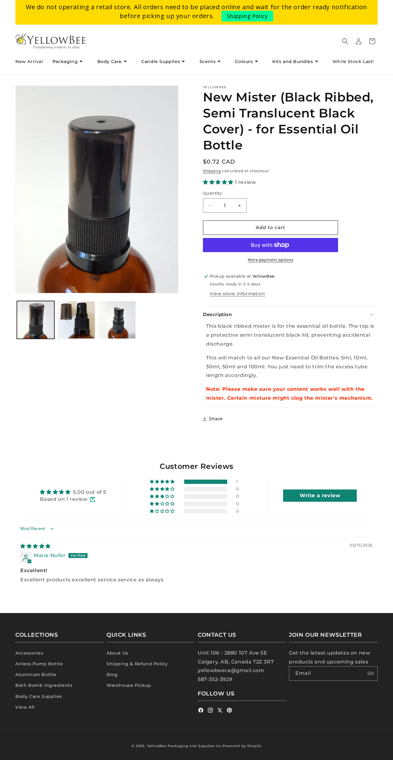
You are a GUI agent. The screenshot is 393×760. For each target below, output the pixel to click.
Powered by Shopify (242, 746)
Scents (208, 61)
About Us (117, 652)
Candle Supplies (160, 61)
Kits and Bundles (292, 61)
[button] (70, 61)
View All (25, 707)
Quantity (212, 193)
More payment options (270, 259)
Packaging (65, 61)
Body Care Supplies (38, 696)
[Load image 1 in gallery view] (35, 319)
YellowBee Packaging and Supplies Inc (184, 746)
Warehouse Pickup (129, 685)
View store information (237, 293)
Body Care (109, 61)
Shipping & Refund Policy (137, 663)
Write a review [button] (320, 495)
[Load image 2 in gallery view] (76, 319)
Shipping (212, 170)
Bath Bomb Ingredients (43, 685)
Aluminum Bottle (35, 674)
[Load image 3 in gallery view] (117, 319)
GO (371, 673)
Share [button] (216, 419)
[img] (35, 546)
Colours (244, 61)
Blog (112, 674)
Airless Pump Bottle (39, 663)
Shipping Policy (247, 16)
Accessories (29, 652)
